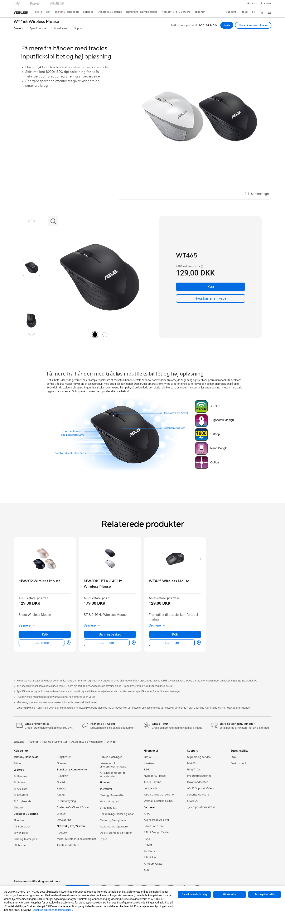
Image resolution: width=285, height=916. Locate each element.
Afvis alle (229, 894)
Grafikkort (63, 782)
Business (266, 3)
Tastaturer (106, 789)
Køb (227, 25)
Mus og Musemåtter (112, 795)
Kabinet (61, 788)
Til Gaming (20, 782)
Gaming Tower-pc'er (26, 839)
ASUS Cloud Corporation (159, 794)
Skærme (19, 820)
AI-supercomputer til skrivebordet (112, 774)
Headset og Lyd (109, 801)
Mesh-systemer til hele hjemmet (76, 839)
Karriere (149, 763)
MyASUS (192, 801)
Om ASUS (150, 757)
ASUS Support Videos (200, 788)
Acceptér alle (265, 894)
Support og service (199, 757)
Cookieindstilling (194, 894)
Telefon (18, 763)
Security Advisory (198, 794)
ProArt (148, 845)
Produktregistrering (199, 776)
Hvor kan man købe (253, 25)
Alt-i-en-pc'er (22, 826)
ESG (146, 769)
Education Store (154, 826)
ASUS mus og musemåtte (87, 741)
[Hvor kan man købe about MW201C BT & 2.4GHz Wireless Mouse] (133, 642)
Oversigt (18, 28)
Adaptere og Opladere (114, 826)
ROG (147, 838)
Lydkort (61, 813)
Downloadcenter (197, 782)
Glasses (61, 763)
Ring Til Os (193, 769)
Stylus (103, 839)
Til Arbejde (20, 788)
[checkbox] (257, 194)
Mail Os (192, 763)
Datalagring (64, 820)
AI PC (147, 813)
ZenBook (149, 851)
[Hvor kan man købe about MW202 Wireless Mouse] (67, 642)
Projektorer (64, 757)
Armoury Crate (153, 863)
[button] (252, 3)
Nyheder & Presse (155, 776)
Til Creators (21, 795)
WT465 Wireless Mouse (36, 21)
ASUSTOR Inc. (153, 782)
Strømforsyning (66, 801)
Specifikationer (38, 28)
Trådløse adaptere (68, 845)
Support (78, 28)
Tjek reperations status (201, 807)
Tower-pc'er (21, 833)
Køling (61, 795)
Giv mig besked (110, 634)
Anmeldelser (60, 28)
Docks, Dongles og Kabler (116, 833)
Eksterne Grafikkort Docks (73, 807)
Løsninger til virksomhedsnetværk (113, 765)
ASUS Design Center (156, 832)
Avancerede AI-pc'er (156, 820)
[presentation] (68, 642)
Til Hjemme (20, 776)
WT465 (111, 741)
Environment (238, 763)
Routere (62, 832)
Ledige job (150, 788)
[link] (21, 12)
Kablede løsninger (111, 757)
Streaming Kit (108, 807)
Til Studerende (22, 801)
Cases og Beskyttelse (113, 820)
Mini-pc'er (20, 845)
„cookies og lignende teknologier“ (52, 909)
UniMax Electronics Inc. (158, 801)
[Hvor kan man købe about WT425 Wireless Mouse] (198, 642)
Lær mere (42, 643)
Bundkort (62, 776)
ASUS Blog (151, 857)
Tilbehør (19, 807)
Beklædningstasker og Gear (117, 814)
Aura (147, 870)
